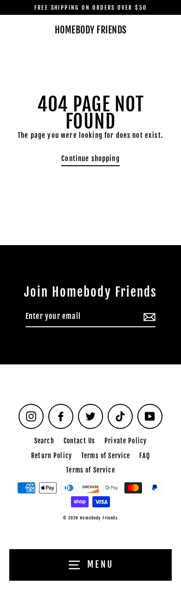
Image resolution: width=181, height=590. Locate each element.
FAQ (144, 456)
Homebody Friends (91, 30)
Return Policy (51, 456)
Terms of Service (105, 456)
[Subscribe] (148, 317)
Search (44, 441)
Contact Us (79, 441)
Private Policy (125, 441)
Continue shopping (90, 158)
